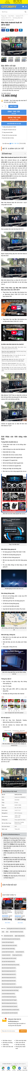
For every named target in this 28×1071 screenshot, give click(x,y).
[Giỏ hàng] (23, 6)
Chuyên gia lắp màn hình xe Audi (9, 958)
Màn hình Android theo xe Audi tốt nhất (10, 1009)
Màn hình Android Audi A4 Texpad (9, 1000)
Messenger (19, 1070)
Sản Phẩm (11, 16)
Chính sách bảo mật (8, 1046)
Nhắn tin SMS (24, 1070)
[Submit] (25, 11)
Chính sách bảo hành (21, 1040)
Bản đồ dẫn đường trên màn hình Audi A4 (11, 939)
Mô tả (5, 149)
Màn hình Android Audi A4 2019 (9, 977)
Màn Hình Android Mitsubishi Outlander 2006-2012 (7, 912)
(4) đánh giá (10, 916)
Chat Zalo (8, 1070)
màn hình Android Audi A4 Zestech (9, 1006)
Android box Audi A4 (8, 935)
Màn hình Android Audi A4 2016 (9, 967)
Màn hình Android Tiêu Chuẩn (16, 931)
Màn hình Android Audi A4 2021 (9, 984)
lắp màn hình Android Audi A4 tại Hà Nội (10, 964)
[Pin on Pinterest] (16, 30)
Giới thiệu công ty (7, 1040)
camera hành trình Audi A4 (8, 951)
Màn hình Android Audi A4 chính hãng (10, 990)
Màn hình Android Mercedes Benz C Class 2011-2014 (19, 912)
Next (25, 778)
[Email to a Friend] (12, 30)
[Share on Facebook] (3, 30)
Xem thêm (13, 106)
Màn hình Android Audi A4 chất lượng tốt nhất (12, 987)
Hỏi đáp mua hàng (20, 1044)
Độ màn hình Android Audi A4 (8, 961)
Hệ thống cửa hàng (7, 1042)
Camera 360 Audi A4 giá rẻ (7, 942)
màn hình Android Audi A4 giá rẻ (9, 996)
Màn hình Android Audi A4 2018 (9, 974)
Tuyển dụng (6, 1044)
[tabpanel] (14, 777)
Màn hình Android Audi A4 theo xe (9, 1003)
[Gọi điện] (14, 1068)
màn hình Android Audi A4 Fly (8, 993)
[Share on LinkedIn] (21, 30)
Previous (2, 778)
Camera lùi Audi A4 (6, 955)
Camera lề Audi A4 (20, 951)
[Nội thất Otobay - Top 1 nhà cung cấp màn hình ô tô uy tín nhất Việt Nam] (9, 6)
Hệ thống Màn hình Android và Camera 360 (16, 928)
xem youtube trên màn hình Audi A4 (9, 1012)
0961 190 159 (15, 143)
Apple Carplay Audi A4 (19, 935)
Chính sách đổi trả (20, 1042)
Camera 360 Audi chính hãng (8, 948)
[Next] (24, 46)
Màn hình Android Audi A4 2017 (9, 971)
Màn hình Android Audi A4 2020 (9, 980)
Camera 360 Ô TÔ (6, 18)
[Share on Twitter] (7, 30)
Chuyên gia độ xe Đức (17, 955)
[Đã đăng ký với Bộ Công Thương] (21, 1057)
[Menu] (26, 6)
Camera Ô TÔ (19, 16)
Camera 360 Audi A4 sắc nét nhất (9, 945)
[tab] (14, 148)
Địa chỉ (3, 1070)
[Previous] (3, 46)
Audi (3, 931)
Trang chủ (3, 16)
